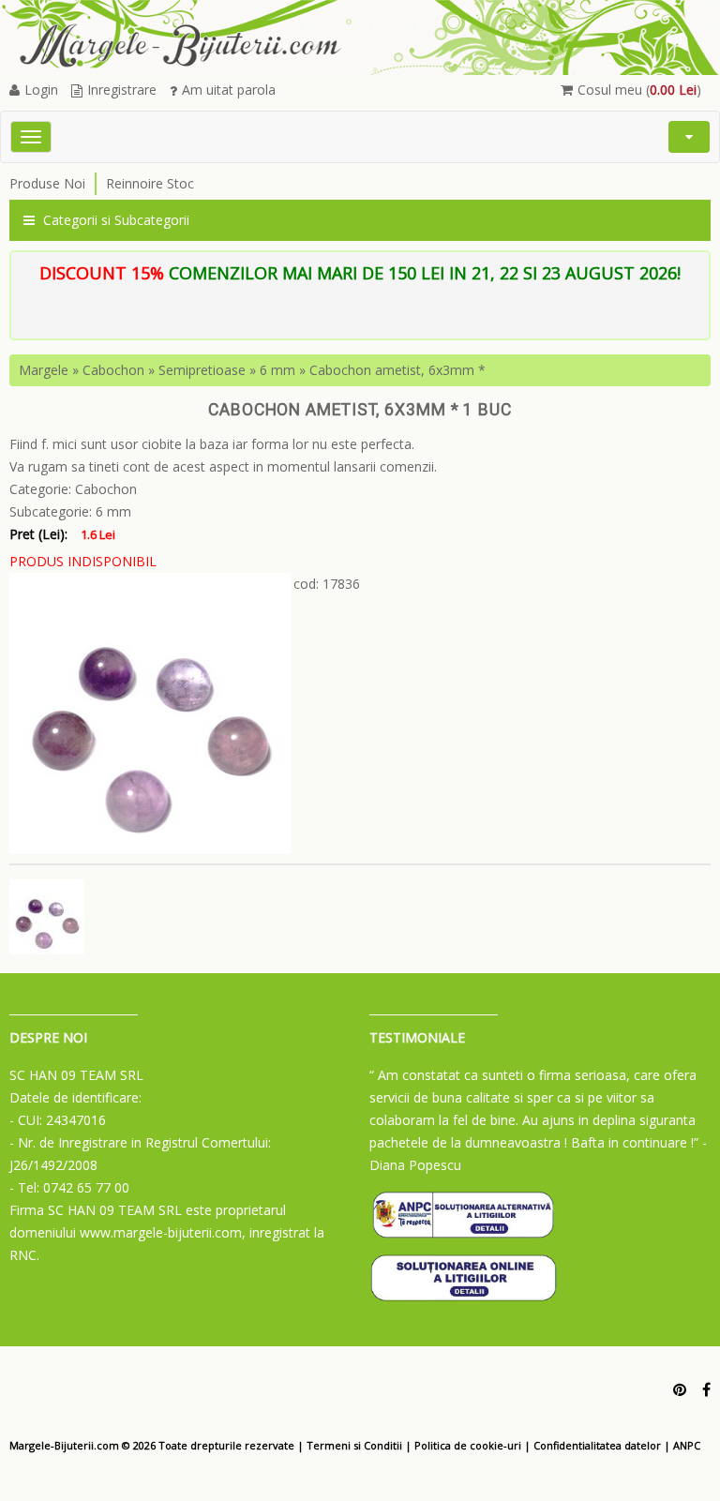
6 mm (277, 370)
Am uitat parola (229, 89)
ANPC (686, 1445)
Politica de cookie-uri (467, 1445)
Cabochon (113, 370)
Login (41, 89)
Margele (43, 370)
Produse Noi (47, 183)
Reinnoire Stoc (150, 183)
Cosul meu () (639, 89)
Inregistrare (122, 89)
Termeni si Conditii (354, 1445)
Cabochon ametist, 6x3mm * (397, 370)
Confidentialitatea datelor (597, 1445)
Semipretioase (202, 370)
